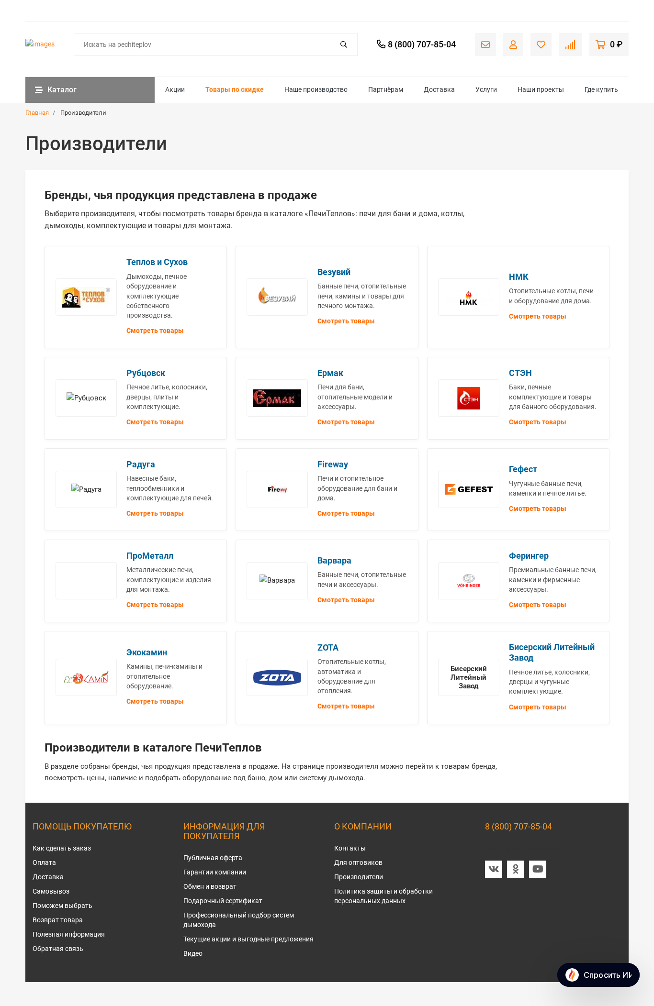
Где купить (601, 89)
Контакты (350, 848)
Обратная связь (58, 948)
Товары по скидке (234, 89)
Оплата (44, 862)
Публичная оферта (212, 858)
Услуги (486, 89)
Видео (193, 953)
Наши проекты (541, 89)
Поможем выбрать (62, 905)
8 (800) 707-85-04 (518, 826)
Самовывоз (51, 891)
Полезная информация (69, 934)
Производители (358, 877)
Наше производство (316, 89)
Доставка (439, 89)
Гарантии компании (214, 872)
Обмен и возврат (210, 886)
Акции (175, 89)
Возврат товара (58, 920)
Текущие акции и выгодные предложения (248, 939)
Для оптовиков (358, 862)
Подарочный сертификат (222, 901)
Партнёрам (385, 89)
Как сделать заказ (62, 848)
